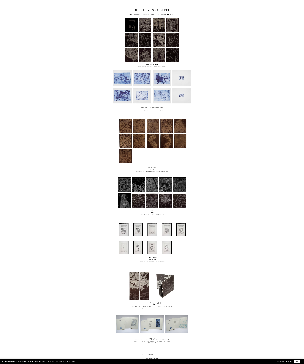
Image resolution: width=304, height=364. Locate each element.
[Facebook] (173, 15)
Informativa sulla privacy (69, 361)
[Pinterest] (168, 15)
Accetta (297, 361)
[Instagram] (170, 15)
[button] (131, 25)
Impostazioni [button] (280, 361)
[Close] (302, 361)
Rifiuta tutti (288, 361)
